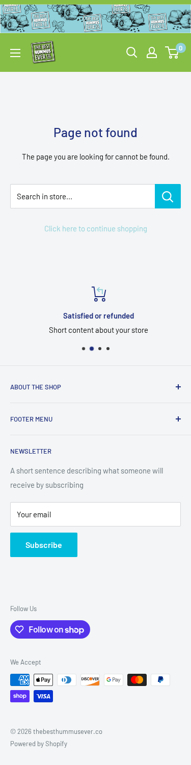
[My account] (152, 52)
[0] (172, 52)
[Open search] (132, 52)
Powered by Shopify (38, 744)
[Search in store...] (168, 196)
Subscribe (43, 544)
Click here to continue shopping (95, 228)
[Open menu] (15, 53)
